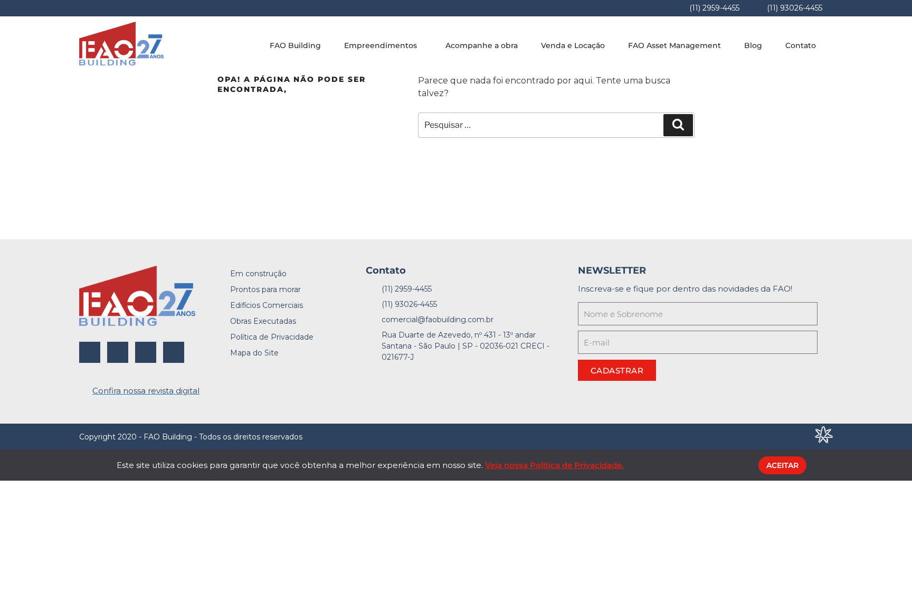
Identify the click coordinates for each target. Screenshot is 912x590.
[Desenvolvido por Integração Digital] (823, 440)
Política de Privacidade (272, 337)
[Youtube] (173, 352)
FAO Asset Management (674, 45)
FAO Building (295, 45)
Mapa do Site (254, 353)
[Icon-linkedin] (145, 352)
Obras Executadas (263, 321)
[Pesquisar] (678, 125)
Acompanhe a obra (481, 45)
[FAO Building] (121, 63)
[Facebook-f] (89, 352)
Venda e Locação (573, 45)
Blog (753, 45)
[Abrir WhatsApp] (885, 563)
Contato (800, 45)
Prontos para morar (265, 289)
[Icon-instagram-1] (117, 352)
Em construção (258, 273)
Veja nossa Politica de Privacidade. (554, 465)
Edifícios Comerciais (266, 305)
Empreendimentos (380, 45)
